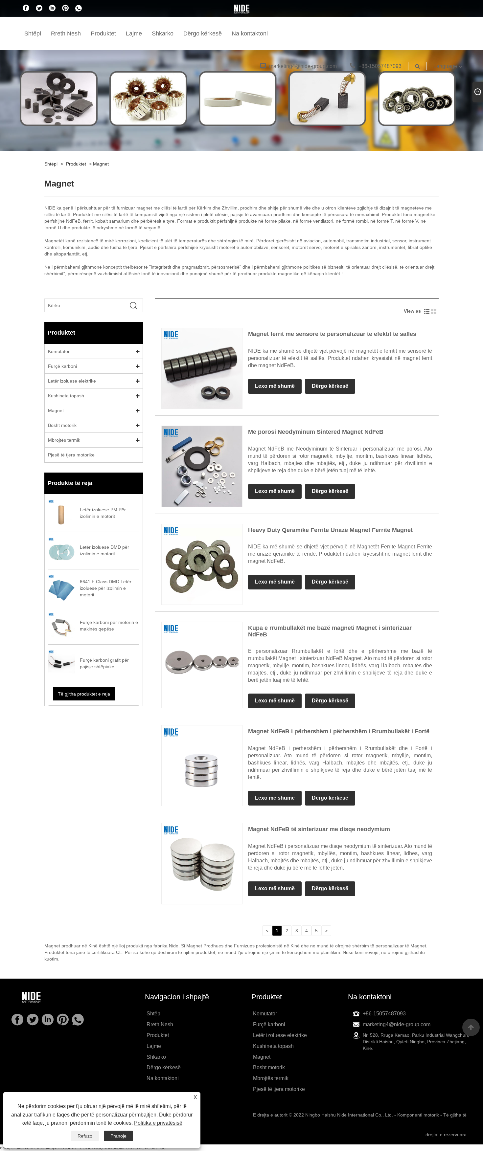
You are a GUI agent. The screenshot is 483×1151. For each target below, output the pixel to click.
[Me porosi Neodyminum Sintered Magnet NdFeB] (202, 466)
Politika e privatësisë (158, 1123)
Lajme (134, 33)
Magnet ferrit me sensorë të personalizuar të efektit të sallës (332, 334)
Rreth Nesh (66, 33)
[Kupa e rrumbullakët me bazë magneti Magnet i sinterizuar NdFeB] (202, 661)
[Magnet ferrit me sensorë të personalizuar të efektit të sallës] (202, 368)
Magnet (101, 163)
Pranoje (118, 1136)
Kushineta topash (66, 395)
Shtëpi (32, 33)
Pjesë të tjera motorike (71, 454)
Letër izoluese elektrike (72, 381)
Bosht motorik (62, 425)
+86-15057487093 (380, 66)
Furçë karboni (62, 366)
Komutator (59, 351)
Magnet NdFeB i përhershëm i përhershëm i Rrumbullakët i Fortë (338, 731)
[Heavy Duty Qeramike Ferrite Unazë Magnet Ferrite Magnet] (202, 563)
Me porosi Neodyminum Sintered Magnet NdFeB (315, 432)
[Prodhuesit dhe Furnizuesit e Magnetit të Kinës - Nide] (241, 8)
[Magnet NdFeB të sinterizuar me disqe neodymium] (202, 863)
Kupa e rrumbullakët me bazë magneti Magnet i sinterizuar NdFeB (330, 631)
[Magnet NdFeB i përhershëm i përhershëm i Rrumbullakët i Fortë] (202, 765)
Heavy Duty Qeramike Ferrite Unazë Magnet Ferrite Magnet (330, 530)
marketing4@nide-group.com (303, 66)
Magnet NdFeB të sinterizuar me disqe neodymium (319, 829)
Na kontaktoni (250, 33)
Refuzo (85, 1136)
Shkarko (162, 33)
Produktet (103, 33)
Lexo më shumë (275, 386)
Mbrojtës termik (64, 440)
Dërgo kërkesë (202, 33)
